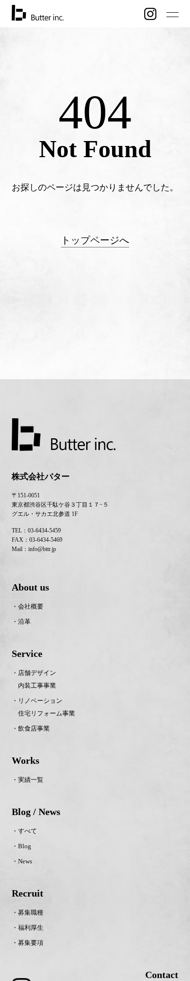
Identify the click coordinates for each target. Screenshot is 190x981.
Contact (161, 974)
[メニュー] (172, 15)
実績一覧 (30, 779)
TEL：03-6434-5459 (36, 530)
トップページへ (95, 240)
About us (30, 587)
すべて (27, 831)
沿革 (24, 621)
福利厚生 (30, 927)
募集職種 (30, 912)
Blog (24, 846)
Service (27, 653)
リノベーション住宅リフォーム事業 (46, 707)
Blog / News (36, 811)
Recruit (27, 893)
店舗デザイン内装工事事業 (37, 679)
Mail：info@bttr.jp (34, 549)
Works (25, 760)
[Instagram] (150, 14)
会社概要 (30, 606)
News (25, 861)
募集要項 (30, 942)
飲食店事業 (34, 728)
